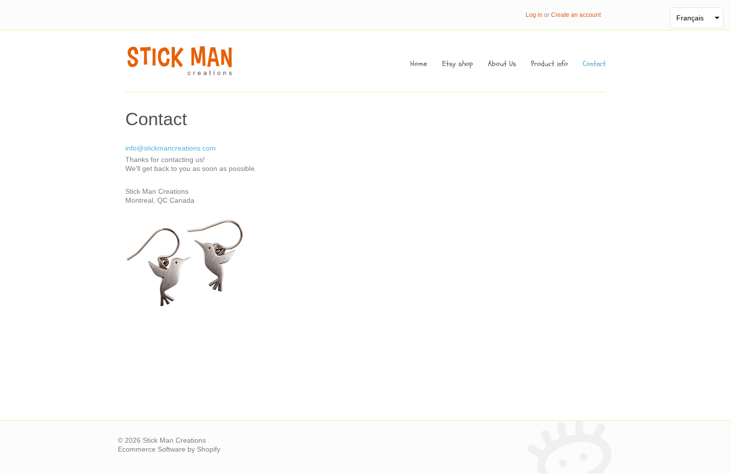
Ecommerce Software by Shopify (169, 449)
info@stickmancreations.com (170, 148)
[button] (697, 17)
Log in (534, 14)
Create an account (576, 14)
